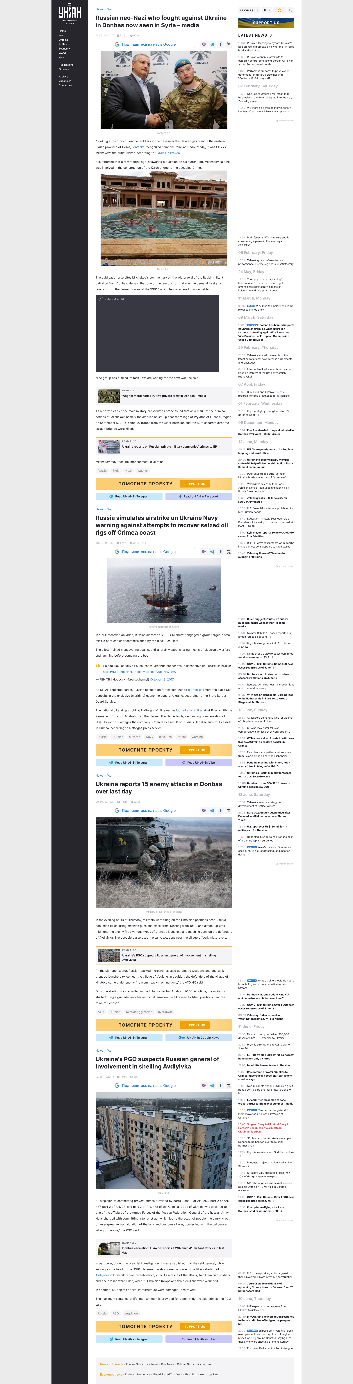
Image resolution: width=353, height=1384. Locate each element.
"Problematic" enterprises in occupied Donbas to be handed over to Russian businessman (265, 1142)
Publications (66, 64)
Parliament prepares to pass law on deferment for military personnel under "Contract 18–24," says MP (263, 74)
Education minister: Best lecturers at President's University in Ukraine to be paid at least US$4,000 (265, 522)
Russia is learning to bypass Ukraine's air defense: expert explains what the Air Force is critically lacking (266, 46)
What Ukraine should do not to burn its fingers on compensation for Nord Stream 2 (266, 984)
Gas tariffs (182, 1374)
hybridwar (165, 1012)
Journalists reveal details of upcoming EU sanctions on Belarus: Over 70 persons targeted (265, 1287)
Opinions (64, 69)
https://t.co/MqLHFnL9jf (119, 672)
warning (197, 737)
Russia (102, 470)
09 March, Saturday (255, 317)
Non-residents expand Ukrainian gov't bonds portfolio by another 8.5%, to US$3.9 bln (265, 1089)
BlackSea (165, 737)
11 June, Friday (251, 1026)
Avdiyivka (102, 1275)
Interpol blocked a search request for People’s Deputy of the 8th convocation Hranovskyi (265, 373)
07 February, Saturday (258, 86)
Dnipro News (204, 1364)
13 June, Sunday (253, 710)
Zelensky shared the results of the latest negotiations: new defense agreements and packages (265, 359)
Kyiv (61, 57)
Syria (116, 470)
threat (182, 737)
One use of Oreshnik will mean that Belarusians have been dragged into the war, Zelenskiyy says (265, 97)
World (62, 53)
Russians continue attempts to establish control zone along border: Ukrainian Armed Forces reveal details (265, 60)
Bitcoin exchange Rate (204, 1374)
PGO (116, 1313)
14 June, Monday (253, 442)
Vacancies (65, 80)
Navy (149, 737)
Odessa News (185, 1364)
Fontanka (138, 147)
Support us (266, 23)
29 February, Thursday (258, 347)
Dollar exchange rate (137, 1374)
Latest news (252, 35)
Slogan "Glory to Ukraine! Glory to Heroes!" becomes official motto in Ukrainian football (264, 1128)
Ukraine (63, 39)
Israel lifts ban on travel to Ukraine (268, 1065)
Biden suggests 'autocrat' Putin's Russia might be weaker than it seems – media (263, 622)
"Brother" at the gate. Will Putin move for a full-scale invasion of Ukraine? (263, 1114)
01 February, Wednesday (260, 403)
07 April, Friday (251, 384)
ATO (101, 1012)
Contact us (65, 85)
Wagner (143, 470)
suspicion (131, 1313)
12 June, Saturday (254, 794)
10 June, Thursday (254, 1298)
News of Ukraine (111, 1364)
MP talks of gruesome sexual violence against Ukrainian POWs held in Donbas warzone (265, 1186)
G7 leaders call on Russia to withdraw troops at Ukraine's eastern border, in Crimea (266, 742)
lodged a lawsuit (187, 710)
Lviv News (152, 1364)
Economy (64, 48)
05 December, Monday (258, 422)
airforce (134, 737)
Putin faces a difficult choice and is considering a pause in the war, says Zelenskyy (263, 241)
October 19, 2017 (162, 679)
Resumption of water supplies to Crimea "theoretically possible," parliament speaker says (265, 1075)
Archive (63, 76)
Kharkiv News (134, 1364)
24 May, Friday (251, 272)
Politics (63, 44)
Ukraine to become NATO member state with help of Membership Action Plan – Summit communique (265, 463)
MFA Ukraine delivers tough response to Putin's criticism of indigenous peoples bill (266, 1320)
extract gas (196, 690)
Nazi (128, 470)
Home (62, 30)
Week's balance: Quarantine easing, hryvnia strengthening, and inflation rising (264, 851)
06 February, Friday (255, 252)
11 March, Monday (254, 298)
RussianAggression (139, 1012)
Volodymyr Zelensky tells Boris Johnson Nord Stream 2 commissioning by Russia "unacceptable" (263, 487)
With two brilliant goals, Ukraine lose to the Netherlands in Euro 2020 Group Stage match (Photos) (265, 698)
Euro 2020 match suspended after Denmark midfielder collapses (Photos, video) (264, 816)
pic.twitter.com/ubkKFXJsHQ (156, 672)
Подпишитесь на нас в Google (149, 44)
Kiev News (167, 1364)
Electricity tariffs (163, 1374)
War (61, 35)
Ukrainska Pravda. (168, 153)
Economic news (111, 1374)
